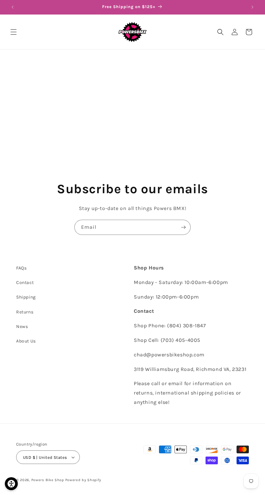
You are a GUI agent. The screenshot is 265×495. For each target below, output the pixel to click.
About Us (26, 341)
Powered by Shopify (83, 480)
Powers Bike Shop (47, 480)
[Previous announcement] (12, 7)
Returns (24, 312)
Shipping (26, 297)
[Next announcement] (252, 7)
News (22, 326)
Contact (25, 282)
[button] (13, 32)
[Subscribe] (183, 227)
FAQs (21, 268)
